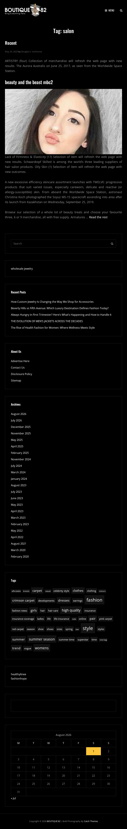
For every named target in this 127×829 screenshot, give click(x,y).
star (77, 629)
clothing (91, 590)
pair (93, 618)
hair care (53, 610)
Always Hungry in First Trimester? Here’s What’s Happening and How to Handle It (61, 315)
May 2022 (17, 530)
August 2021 (18, 543)
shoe (40, 629)
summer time (66, 639)
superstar (83, 639)
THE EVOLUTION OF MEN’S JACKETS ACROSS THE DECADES (47, 321)
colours (102, 591)
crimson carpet (23, 600)
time (94, 639)
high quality (71, 610)
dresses (63, 600)
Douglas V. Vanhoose (31, 51)
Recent (11, 43)
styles (101, 629)
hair (42, 610)
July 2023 (16, 492)
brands (26, 591)
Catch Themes (91, 821)
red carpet (18, 629)
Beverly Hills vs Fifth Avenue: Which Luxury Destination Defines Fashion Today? (60, 308)
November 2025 (21, 433)
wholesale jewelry (22, 268)
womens (42, 647)
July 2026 (16, 420)
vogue (27, 648)
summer (18, 639)
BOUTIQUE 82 (53, 821)
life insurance (61, 618)
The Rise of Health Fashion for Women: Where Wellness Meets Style (53, 327)
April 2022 (17, 537)
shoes (50, 629)
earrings (77, 600)
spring (69, 629)
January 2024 (19, 479)
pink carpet (105, 618)
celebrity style (61, 590)
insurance (90, 610)
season (31, 629)
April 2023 (17, 511)
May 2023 (17, 505)
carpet (37, 590)
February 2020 (20, 556)
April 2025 (17, 446)
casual (48, 591)
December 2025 (21, 427)
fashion (94, 600)
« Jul (13, 798)
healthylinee (18, 674)
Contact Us (18, 367)
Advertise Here (20, 361)
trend (16, 648)
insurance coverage (23, 618)
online (82, 618)
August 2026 (18, 414)
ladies (40, 618)
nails (74, 619)
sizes (59, 629)
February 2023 (20, 524)
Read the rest (98, 217)
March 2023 (18, 517)
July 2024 (16, 466)
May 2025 (17, 440)
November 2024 (21, 459)
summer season (42, 639)
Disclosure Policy (21, 374)
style (88, 628)
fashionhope (19, 678)
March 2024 (18, 472)
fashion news (19, 610)
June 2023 (17, 498)
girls (34, 610)
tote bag (103, 640)
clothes (78, 590)
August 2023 (18, 485)
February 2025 (20, 453)
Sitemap (16, 380)
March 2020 (18, 550)
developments (46, 600)
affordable (16, 591)
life (49, 618)
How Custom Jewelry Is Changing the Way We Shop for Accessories (52, 302)
